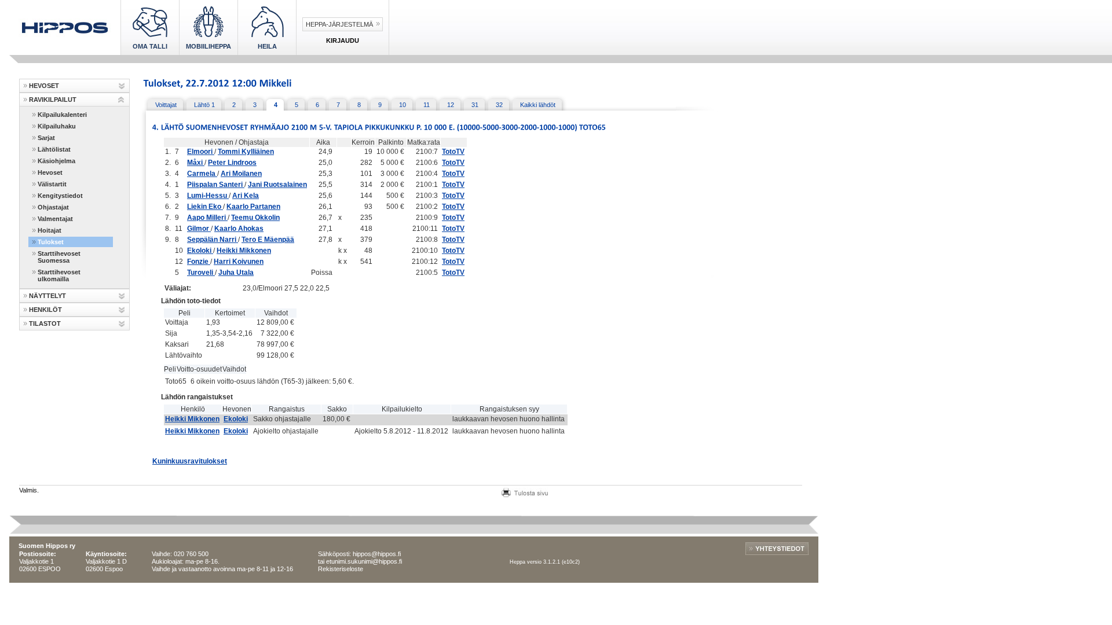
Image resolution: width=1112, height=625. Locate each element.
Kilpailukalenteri (62, 114)
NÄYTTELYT (47, 295)
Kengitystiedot (60, 195)
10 (402, 104)
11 (426, 104)
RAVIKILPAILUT (52, 99)
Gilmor (199, 229)
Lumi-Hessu (208, 196)
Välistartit (52, 184)
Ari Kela (245, 196)
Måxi (195, 163)
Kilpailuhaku (57, 126)
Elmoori (200, 152)
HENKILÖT (45, 309)
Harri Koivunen (239, 262)
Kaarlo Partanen (253, 207)
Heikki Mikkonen (244, 251)
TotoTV (453, 152)
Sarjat (46, 137)
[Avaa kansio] (121, 86)
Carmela (202, 174)
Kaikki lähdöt (537, 104)
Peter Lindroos (232, 163)
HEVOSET (44, 85)
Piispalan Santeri (215, 185)
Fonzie (198, 262)
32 (499, 104)
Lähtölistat (54, 149)
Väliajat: (177, 288)
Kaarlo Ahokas (239, 229)
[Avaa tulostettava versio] (525, 491)
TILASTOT (45, 323)
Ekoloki (200, 251)
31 (474, 104)
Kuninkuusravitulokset (189, 461)
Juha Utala (236, 273)
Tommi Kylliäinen (246, 152)
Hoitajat (49, 230)
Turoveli (201, 273)
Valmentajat (55, 218)
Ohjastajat (53, 207)
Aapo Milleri (207, 218)
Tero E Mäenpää (268, 240)
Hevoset (50, 172)
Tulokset (51, 241)
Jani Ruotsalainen (277, 185)
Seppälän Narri (212, 240)
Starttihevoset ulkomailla (59, 275)
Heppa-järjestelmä (339, 24)
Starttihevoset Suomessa (59, 257)
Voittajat (166, 104)
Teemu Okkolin (255, 218)
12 (450, 104)
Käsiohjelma (56, 160)
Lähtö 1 (204, 104)
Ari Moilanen (241, 174)
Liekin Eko (205, 207)
